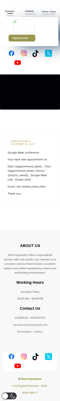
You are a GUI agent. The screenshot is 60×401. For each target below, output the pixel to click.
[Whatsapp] (30, 62)
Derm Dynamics (20, 141)
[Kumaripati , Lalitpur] (10, 8)
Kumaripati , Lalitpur (10, 12)
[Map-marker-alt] (42, 62)
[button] (47, 38)
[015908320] (29, 8)
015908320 (29, 11)
